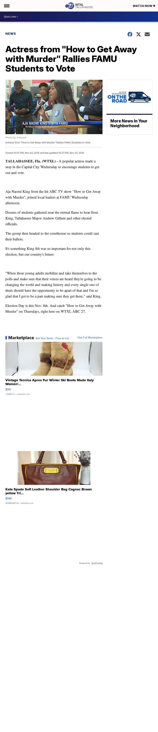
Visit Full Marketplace (90, 337)
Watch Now (143, 6)
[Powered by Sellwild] (97, 563)
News (10, 34)
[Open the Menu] (6, 6)
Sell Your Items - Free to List (52, 338)
